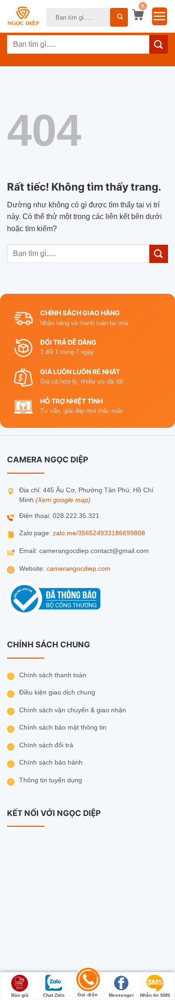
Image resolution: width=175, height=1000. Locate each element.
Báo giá (19, 995)
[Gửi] (118, 17)
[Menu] (159, 16)
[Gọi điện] (87, 980)
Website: (33, 568)
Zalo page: (36, 533)
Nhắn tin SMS (155, 995)
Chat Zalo (53, 995)
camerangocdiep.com (79, 568)
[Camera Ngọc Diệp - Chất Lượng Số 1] (23, 16)
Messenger (121, 995)
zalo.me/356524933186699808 (99, 533)
